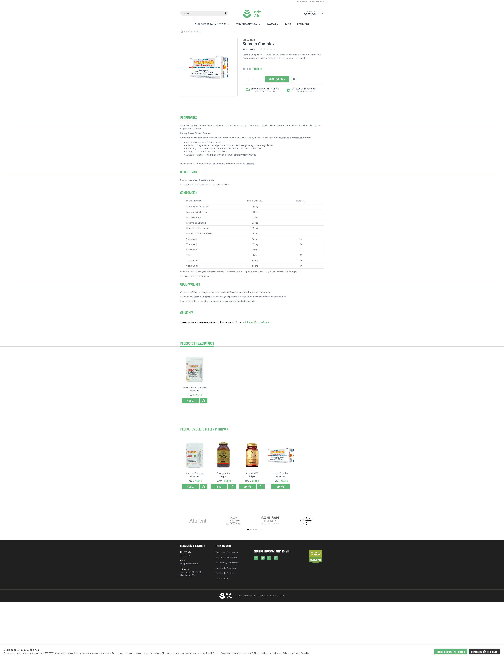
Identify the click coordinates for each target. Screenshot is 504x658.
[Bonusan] (270, 520)
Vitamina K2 (252, 473)
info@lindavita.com (189, 563)
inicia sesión (251, 322)
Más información (302, 653)
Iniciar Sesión (302, 1)
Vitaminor (249, 39)
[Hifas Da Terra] (306, 520)
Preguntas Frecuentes (227, 552)
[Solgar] (233, 520)
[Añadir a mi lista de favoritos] (294, 79)
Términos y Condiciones (228, 562)
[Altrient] (197, 520)
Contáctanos (222, 578)
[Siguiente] (261, 529)
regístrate (264, 322)
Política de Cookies (225, 573)
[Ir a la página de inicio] (181, 31)
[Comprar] (204, 400)
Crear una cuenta (317, 1)
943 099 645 (310, 14)
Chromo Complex (194, 473)
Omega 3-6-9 (223, 473)
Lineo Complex (280, 473)
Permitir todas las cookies (451, 652)
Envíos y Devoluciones (227, 557)
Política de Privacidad (226, 567)
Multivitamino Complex (194, 387)
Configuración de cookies (484, 652)
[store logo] (252, 14)
